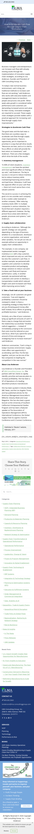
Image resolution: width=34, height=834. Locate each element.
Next (29, 40)
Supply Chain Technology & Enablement (13, 568)
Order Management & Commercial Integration (13, 595)
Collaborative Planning (19, 446)
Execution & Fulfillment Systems (16, 590)
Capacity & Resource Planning (15, 523)
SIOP (3, 728)
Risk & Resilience (10, 625)
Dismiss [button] (6, 831)
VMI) (11, 254)
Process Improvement (12, 550)
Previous (22, 40)
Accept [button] (14, 831)
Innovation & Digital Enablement (16, 563)
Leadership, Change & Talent (15, 554)
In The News (9, 633)
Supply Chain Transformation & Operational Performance (15, 540)
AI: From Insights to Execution (14, 661)
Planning (5, 731)
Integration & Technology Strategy (17, 578)
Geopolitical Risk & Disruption (15, 609)
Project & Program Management (16, 559)
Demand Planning (11, 515)
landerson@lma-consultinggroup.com (16, 704)
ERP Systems (9, 574)
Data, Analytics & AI (11, 601)
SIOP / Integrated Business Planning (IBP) (14, 509)
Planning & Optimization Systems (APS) (17, 584)
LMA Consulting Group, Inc (14, 371)
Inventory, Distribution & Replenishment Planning (13, 529)
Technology (6, 734)
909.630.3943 (9, 2)
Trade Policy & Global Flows (15, 614)
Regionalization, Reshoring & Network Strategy (15, 619)
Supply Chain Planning (11, 504)
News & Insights (9, 629)
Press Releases (10, 638)
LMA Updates (9, 642)
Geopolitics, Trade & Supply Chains (16, 605)
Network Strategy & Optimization (16, 534)
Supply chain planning (15, 449)
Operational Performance (23, 441)
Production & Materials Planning (16, 519)
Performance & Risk (9, 737)
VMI (23, 449)
